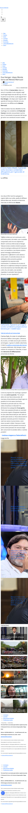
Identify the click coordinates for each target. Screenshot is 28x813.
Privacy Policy (3, 722)
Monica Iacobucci (9, 82)
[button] (2, 793)
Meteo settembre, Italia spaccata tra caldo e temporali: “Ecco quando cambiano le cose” (14, 681)
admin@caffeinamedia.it (6, 736)
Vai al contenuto (4, 7)
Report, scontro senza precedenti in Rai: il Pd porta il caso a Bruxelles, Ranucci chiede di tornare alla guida (19, 462)
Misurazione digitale (8, 718)
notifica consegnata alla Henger (17, 345)
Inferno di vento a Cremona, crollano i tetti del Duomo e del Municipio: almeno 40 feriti (13, 710)
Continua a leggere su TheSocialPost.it (14, 435)
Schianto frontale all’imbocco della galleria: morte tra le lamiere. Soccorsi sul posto (13, 652)
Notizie (3, 650)
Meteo (3, 679)
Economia (5, 42)
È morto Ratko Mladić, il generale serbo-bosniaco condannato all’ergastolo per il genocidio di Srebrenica (13, 171)
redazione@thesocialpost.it (7, 755)
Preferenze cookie (8, 720)
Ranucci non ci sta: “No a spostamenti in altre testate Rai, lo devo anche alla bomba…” (19, 601)
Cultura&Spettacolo (8, 43)
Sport (4, 45)
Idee (4, 33)
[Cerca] (1, 17)
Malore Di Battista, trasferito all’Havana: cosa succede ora (18, 508)
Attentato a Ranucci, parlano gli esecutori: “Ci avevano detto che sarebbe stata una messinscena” (19, 555)
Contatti (5, 716)
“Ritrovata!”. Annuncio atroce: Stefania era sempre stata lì (13, 696)
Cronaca (5, 38)
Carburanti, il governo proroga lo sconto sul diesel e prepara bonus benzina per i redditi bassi (14, 327)
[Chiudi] (3, 20)
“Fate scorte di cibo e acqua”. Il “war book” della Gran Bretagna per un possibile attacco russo (14, 666)
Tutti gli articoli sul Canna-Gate (10, 333)
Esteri (4, 36)
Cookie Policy (10, 722)
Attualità (5, 40)
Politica (5, 35)
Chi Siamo (5, 715)
